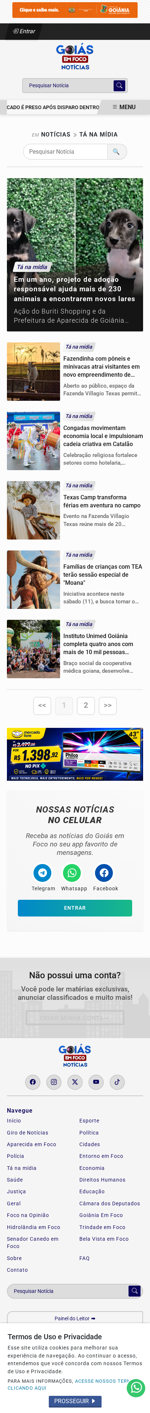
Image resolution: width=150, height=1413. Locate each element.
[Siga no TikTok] (117, 1082)
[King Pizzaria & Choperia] (75, 9)
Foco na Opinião (28, 1215)
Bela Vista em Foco (104, 1239)
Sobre (14, 1258)
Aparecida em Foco (31, 1144)
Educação (92, 1191)
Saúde (15, 1180)
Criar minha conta (72, 1018)
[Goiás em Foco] (75, 56)
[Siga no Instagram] (54, 1082)
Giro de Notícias (27, 1133)
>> (108, 705)
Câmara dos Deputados (109, 1203)
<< (42, 705)
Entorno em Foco (101, 1156)
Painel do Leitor (73, 1319)
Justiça (16, 1191)
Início (14, 1121)
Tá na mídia (22, 1168)
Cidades (89, 1144)
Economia (92, 1168)
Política (89, 1133)
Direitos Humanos (102, 1180)
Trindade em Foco (102, 1227)
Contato (17, 1270)
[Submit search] (119, 85)
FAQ (84, 1258)
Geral (14, 1203)
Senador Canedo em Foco (33, 1242)
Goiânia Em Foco (101, 1215)
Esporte (89, 1121)
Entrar (26, 31)
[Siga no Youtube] (96, 1082)
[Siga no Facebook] (32, 1082)
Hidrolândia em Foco (33, 1227)
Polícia (15, 1156)
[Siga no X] (75, 1082)
